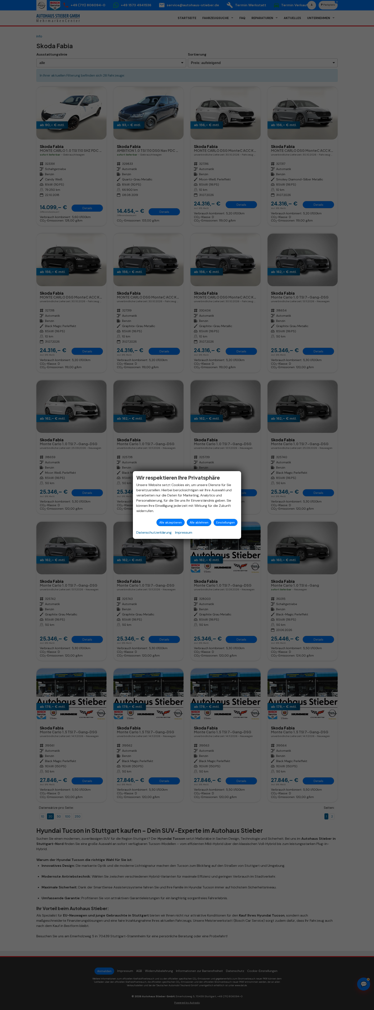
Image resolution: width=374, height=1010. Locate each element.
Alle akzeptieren (170, 522)
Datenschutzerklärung (154, 532)
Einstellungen (225, 522)
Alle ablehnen (199, 522)
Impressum (183, 532)
